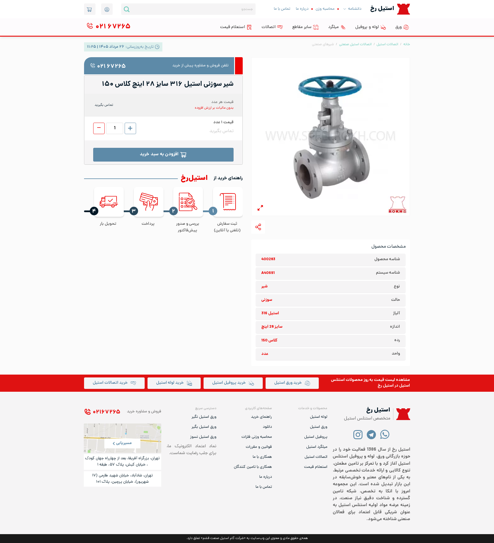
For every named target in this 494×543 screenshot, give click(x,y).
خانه (406, 44)
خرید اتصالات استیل (110, 383)
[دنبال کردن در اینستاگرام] (358, 434)
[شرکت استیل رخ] (401, 414)
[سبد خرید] (89, 9)
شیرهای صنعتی (323, 44)
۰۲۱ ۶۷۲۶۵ (111, 67)
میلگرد (333, 27)
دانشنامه (354, 9)
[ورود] (107, 9)
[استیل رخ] (403, 9)
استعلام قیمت (232, 27)
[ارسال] (126, 9)
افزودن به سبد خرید (159, 154)
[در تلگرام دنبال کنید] (371, 434)
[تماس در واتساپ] (385, 434)
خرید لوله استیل (170, 383)
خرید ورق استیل (288, 383)
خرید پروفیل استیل (229, 383)
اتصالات (269, 27)
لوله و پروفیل (367, 27)
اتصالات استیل (387, 44)
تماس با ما (282, 9)
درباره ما (302, 9)
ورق (398, 27)
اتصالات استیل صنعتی (355, 44)
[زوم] (260, 208)
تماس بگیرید (104, 105)
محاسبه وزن (325, 9)
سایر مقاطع (302, 27)
